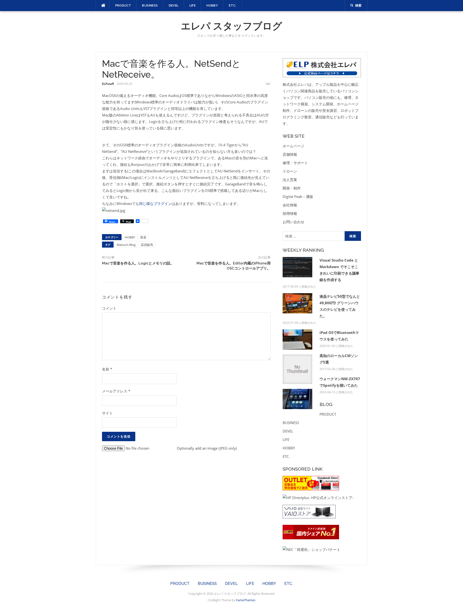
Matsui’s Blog (126, 245)
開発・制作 (292, 188)
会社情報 (290, 205)
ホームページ (293, 145)
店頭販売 (147, 245)
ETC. (232, 5)
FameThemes (245, 600)
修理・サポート (295, 162)
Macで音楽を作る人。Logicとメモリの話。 (138, 263)
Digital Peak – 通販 (298, 196)
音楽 (143, 237)
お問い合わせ (293, 221)
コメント (109, 308)
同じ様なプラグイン (155, 203)
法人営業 (290, 179)
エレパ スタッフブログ (231, 26)
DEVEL (174, 5)
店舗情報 (290, 154)
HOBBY (212, 5)
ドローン (290, 171)
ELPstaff (108, 84)
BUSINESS (150, 5)
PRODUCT (123, 5)
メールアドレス (116, 391)
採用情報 (290, 213)
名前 (107, 369)
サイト (107, 413)
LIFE (193, 5)
